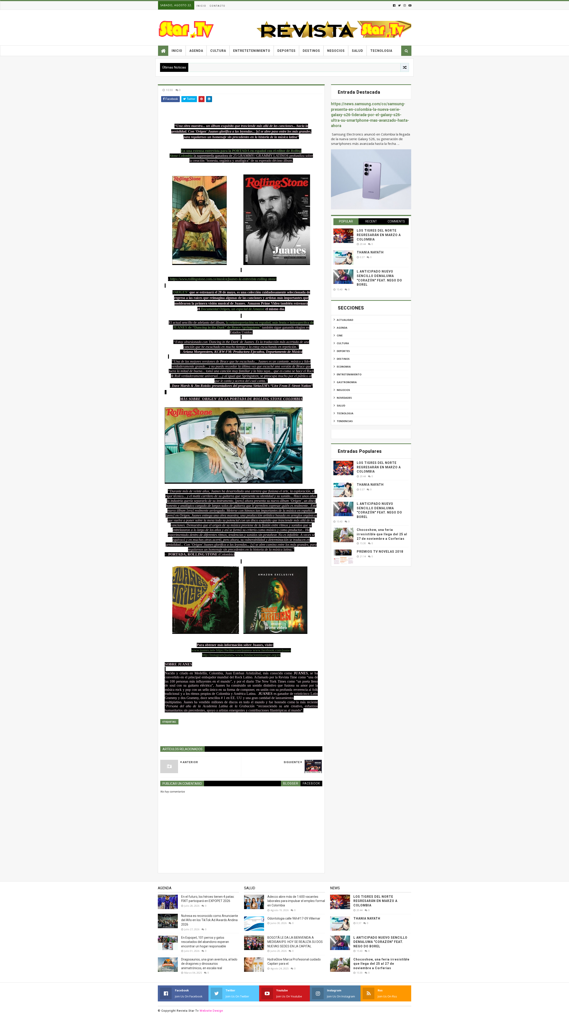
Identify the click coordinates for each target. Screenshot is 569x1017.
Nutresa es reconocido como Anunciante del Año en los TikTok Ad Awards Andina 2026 (209, 920)
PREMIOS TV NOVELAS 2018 (380, 551)
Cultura (218, 51)
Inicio (201, 6)
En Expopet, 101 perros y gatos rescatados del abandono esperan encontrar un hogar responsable (205, 942)
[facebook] (394, 5)
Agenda (196, 51)
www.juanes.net (202, 650)
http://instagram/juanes (217, 655)
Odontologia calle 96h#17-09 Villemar (293, 918)
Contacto (217, 6)
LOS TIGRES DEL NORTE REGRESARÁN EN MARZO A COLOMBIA (379, 235)
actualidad (345, 319)
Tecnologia (381, 51)
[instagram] (405, 5)
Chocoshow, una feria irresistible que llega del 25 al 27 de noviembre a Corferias (382, 534)
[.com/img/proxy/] (276, 219)
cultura (343, 343)
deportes (343, 351)
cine (340, 335)
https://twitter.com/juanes (233, 650)
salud (341, 405)
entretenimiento (349, 374)
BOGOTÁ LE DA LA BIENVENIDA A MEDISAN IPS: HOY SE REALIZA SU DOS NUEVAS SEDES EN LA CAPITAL (295, 942)
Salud (357, 51)
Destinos (311, 51)
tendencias (345, 421)
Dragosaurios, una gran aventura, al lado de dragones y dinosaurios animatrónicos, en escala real (209, 964)
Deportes (286, 51)
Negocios (336, 51)
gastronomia (347, 382)
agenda (342, 327)
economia (344, 366)
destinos (343, 358)
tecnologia (345, 413)
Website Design (211, 1010)
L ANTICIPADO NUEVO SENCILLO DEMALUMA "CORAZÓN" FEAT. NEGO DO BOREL (380, 942)
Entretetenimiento (251, 51)
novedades (344, 397)
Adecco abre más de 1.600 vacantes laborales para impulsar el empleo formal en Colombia (296, 901)
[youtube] (409, 5)
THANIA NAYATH (370, 252)
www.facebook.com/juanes (272, 650)
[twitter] (399, 5)
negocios (343, 390)
